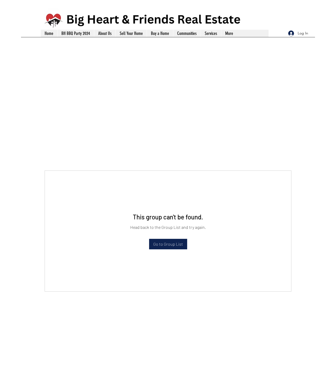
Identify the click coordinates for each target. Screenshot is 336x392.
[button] (211, 33)
